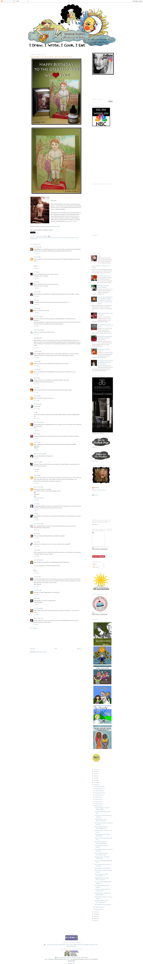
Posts (95, 564)
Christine (36, 308)
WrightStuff (36, 404)
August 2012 (98, 795)
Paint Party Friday (56, 226)
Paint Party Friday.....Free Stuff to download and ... (102, 857)
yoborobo (36, 292)
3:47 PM (36, 604)
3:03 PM (36, 268)
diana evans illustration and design (64, 237)
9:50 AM (36, 392)
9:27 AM (36, 384)
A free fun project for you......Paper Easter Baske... (102, 835)
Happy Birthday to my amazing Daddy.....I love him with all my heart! (51, 57)
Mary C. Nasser (37, 487)
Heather (35, 377)
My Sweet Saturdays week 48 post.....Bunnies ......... (101, 875)
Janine (35, 272)
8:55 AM (36, 366)
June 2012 (97, 799)
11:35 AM (36, 546)
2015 (95, 778)
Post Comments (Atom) (41, 652)
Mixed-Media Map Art (39, 498)
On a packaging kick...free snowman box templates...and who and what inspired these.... (104, 362)
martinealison (37, 316)
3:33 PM (36, 573)
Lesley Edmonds (37, 330)
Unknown (36, 257)
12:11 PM (36, 418)
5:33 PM (36, 594)
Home (56, 648)
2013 (95, 782)
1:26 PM (36, 430)
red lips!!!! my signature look (102, 275)
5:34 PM (36, 304)
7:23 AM (36, 614)
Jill (34, 412)
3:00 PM (36, 458)
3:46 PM (36, 471)
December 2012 (99, 786)
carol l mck (36, 351)
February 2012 (98, 907)
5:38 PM (36, 510)
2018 (95, 771)
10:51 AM (36, 408)
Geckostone (36, 590)
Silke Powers (37, 462)
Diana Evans (50, 237)
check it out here (73, 221)
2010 (95, 914)
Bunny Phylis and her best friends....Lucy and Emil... (101, 842)
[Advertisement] (38, 638)
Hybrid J (36, 533)
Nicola (35, 504)
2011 (95, 912)
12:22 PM (36, 556)
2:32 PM (36, 450)
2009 (95, 916)
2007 (95, 920)
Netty (35, 300)
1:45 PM (36, 624)
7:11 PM (36, 586)
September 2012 (99, 793)
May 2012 (97, 801)
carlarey (35, 550)
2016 (95, 776)
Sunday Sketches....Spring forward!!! (103, 868)
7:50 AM (36, 326)
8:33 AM (36, 357)
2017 (95, 774)
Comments (96, 567)
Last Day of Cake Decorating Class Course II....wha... (102, 890)
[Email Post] (48, 236)
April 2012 (97, 803)
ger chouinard (37, 608)
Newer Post (32, 648)
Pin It (37, 233)
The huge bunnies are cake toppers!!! (103, 904)
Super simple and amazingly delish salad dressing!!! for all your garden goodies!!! (104, 337)
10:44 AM (36, 400)
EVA (35, 513)
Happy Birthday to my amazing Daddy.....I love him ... (102, 878)
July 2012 (97, 797)
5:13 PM (36, 296)
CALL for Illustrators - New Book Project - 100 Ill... (102, 808)
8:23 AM (36, 347)
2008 (95, 918)
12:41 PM (36, 253)
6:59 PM (36, 312)
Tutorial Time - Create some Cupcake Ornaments (102, 286)
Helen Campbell (37, 523)
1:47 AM (36, 538)
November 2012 (99, 788)
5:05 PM (36, 278)
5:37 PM (36, 500)
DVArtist (36, 598)
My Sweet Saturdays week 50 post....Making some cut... (101, 827)
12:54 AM (36, 530)
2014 (95, 780)
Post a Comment (33, 628)
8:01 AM (36, 334)
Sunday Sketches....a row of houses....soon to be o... (101, 820)
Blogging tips (71, 963)
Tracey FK (36, 475)
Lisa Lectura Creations (39, 453)
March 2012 (98, 806)
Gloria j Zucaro (37, 618)
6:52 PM (36, 520)
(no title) (98, 256)
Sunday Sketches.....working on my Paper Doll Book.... (102, 893)
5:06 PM (36, 288)
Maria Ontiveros (37, 422)
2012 (95, 784)
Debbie (35, 434)
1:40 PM (36, 438)
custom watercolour (40, 237)
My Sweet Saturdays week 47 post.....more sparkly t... (101, 901)
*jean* (35, 542)
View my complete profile (99, 490)
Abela (35, 387)
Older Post (79, 648)
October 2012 (98, 790)
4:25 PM (36, 483)
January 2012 (98, 909)
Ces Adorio (36, 247)
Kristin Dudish (37, 560)
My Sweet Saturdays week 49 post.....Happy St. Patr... (101, 853)
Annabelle (36, 576)
